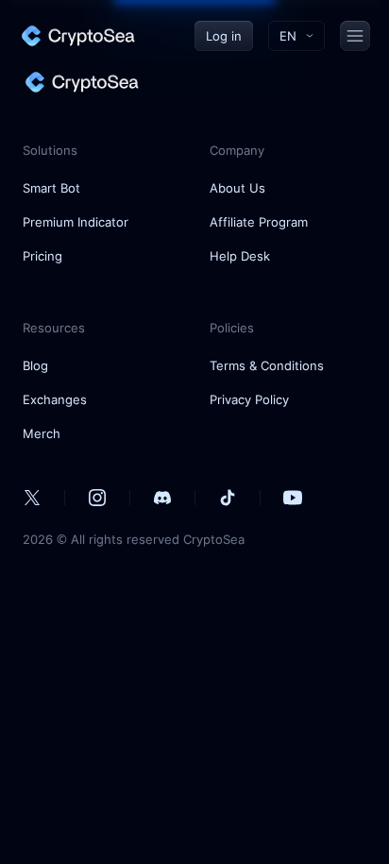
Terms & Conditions (267, 365)
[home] (77, 36)
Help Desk (240, 255)
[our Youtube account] (292, 497)
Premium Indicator (75, 221)
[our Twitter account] (32, 497)
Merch (41, 433)
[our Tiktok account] (227, 497)
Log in (224, 35)
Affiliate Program (259, 221)
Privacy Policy (249, 399)
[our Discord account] (162, 497)
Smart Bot (51, 187)
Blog (35, 365)
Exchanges (55, 399)
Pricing (42, 255)
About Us (237, 187)
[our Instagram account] (97, 497)
